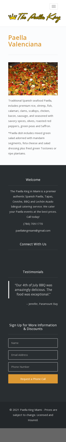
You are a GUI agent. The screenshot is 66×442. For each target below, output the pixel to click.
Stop (34, 310)
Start (32, 310)
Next (55, 317)
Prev (11, 317)
